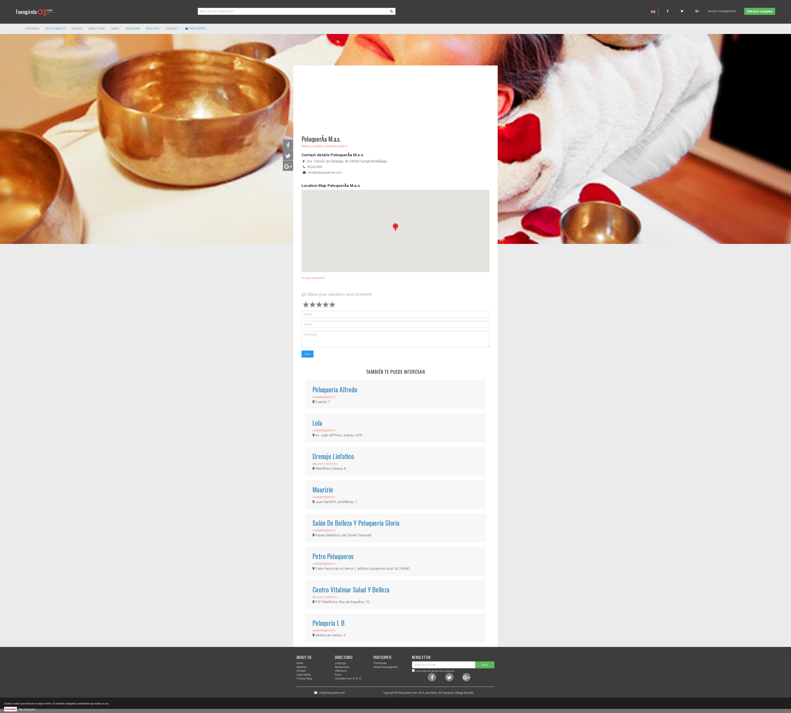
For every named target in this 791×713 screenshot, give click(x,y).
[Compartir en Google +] (288, 167)
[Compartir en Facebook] (288, 146)
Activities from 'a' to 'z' (348, 678)
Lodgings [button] (32, 28)
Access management (722, 11)
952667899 (314, 167)
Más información (27, 709)
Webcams (133, 28)
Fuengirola (26, 12)
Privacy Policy (304, 678)
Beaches (152, 28)
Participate (197, 28)
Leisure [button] (77, 28)
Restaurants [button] (55, 28)
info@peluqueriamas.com (325, 172)
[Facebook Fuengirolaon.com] (673, 11)
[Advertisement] (395, 98)
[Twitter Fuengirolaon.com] (688, 11)
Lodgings (340, 663)
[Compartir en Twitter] (288, 157)
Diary (115, 28)
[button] (395, 227)
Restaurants (342, 667)
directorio (97, 28)
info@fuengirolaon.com (332, 692)
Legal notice (303, 674)
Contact (172, 28)
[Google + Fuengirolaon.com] (697, 11)
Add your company (759, 11)
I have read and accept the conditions (434, 671)
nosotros (301, 667)
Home (299, 663)
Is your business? (313, 278)
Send (307, 354)
